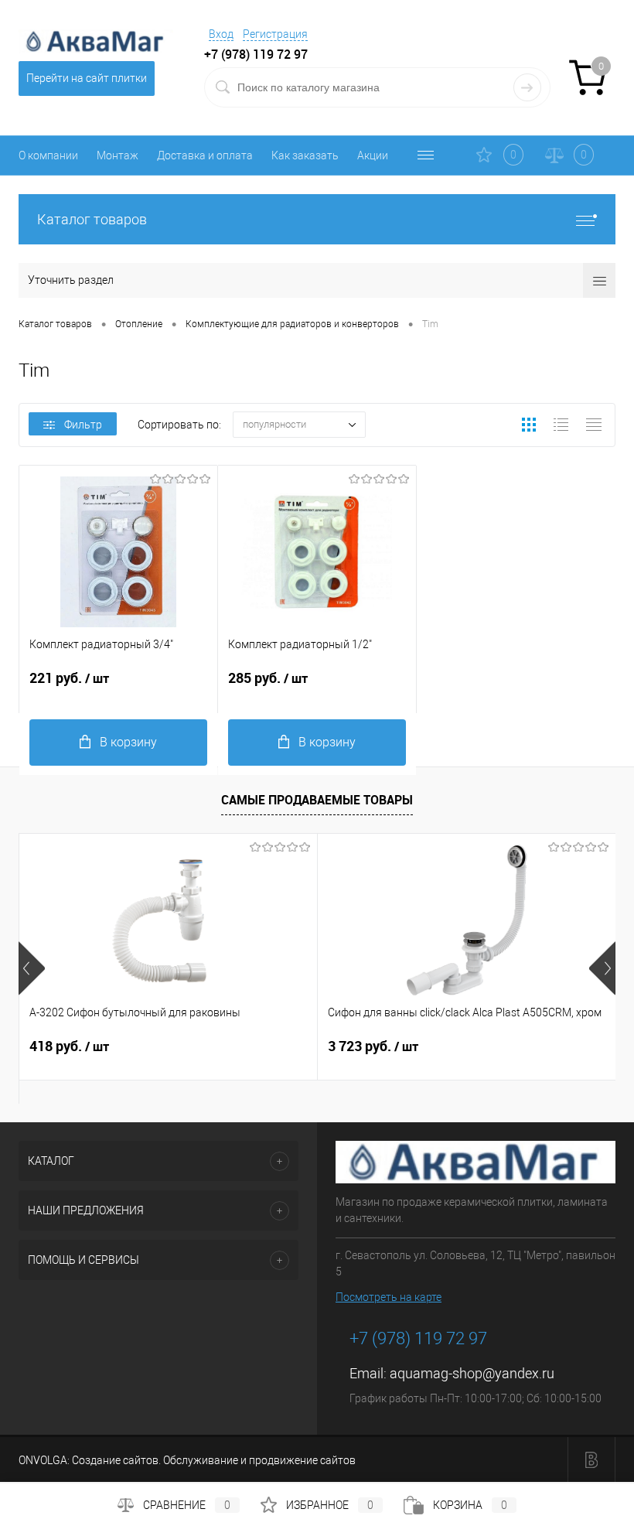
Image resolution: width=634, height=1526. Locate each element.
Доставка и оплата (205, 155)
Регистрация (275, 34)
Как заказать (305, 155)
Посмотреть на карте (388, 1297)
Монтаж (117, 155)
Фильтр (83, 424)
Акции (372, 155)
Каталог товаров (92, 219)
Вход (221, 34)
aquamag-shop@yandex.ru (472, 1373)
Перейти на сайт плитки (86, 78)
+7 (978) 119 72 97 (418, 1338)
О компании (48, 155)
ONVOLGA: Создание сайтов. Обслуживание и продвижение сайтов (187, 1460)
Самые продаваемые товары (317, 799)
